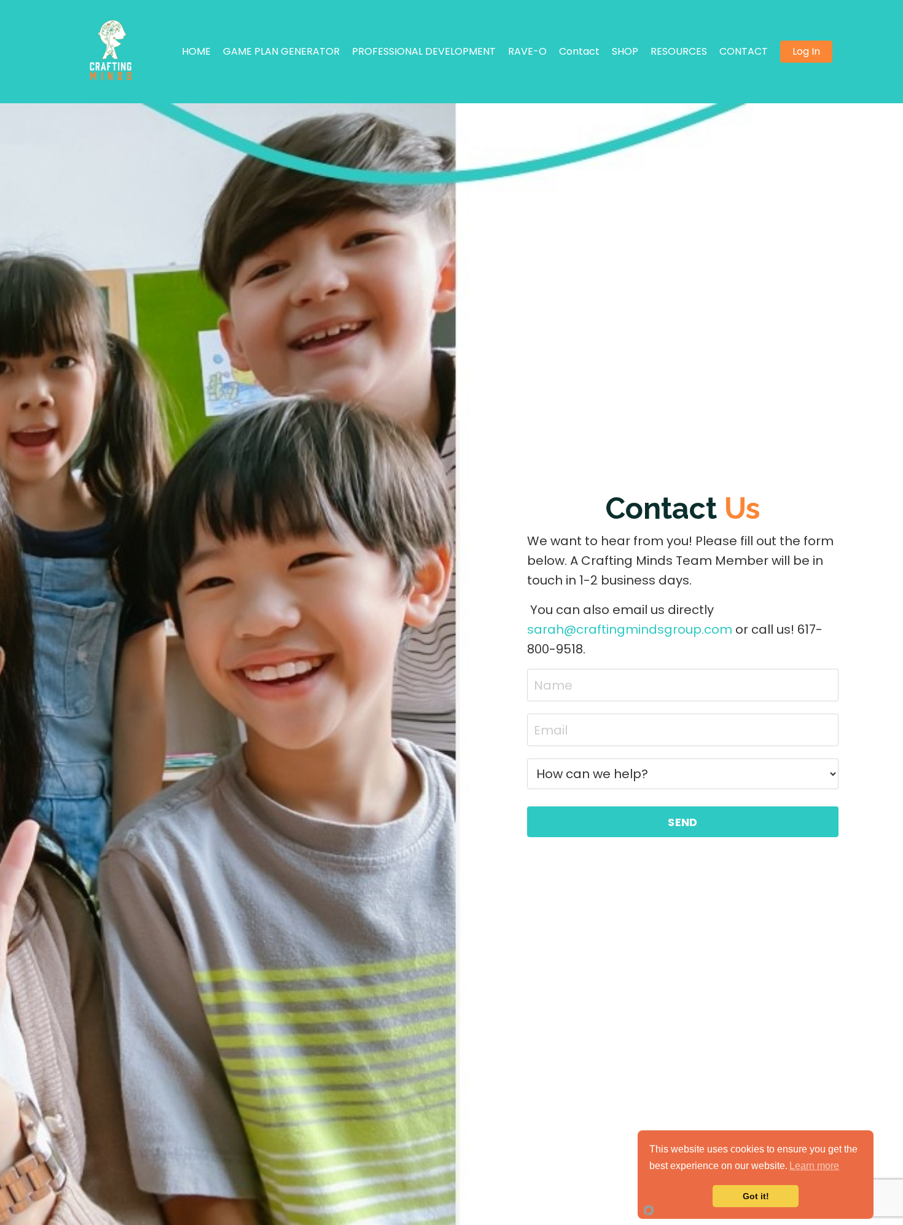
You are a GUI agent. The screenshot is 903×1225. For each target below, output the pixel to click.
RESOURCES (679, 51)
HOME (196, 51)
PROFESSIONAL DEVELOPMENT (424, 51)
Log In (806, 51)
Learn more (814, 1165)
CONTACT (743, 51)
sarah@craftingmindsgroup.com (629, 629)
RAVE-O (527, 51)
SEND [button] (682, 822)
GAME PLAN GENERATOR (281, 51)
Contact (579, 51)
